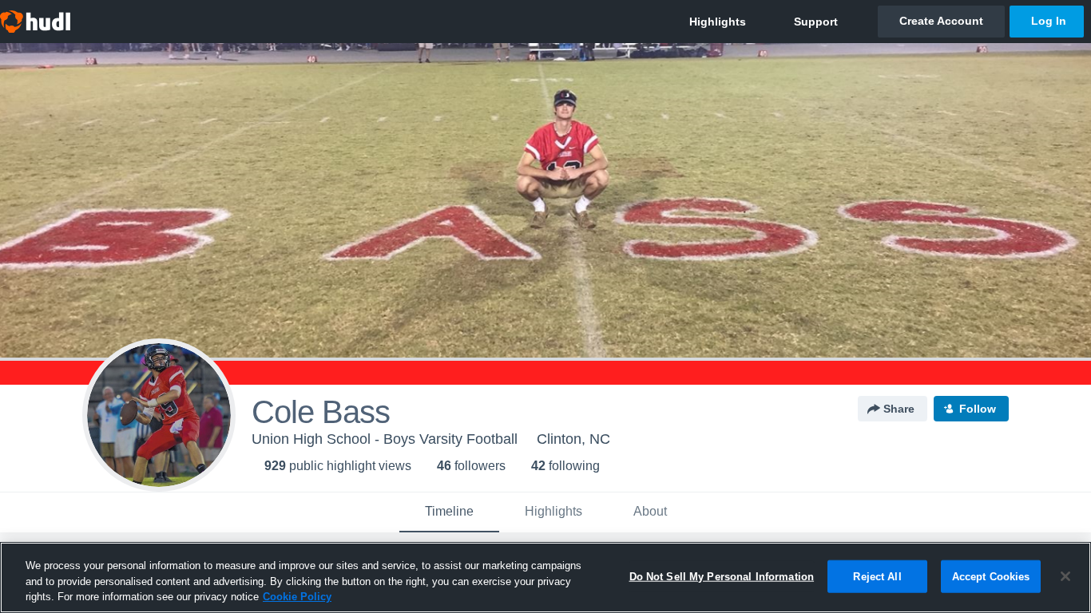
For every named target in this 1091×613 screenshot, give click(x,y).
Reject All (877, 576)
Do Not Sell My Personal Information (722, 576)
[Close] (1065, 576)
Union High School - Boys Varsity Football (385, 439)
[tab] (449, 512)
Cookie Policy (297, 597)
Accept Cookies (991, 576)
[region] (545, 577)
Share (898, 408)
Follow (977, 408)
